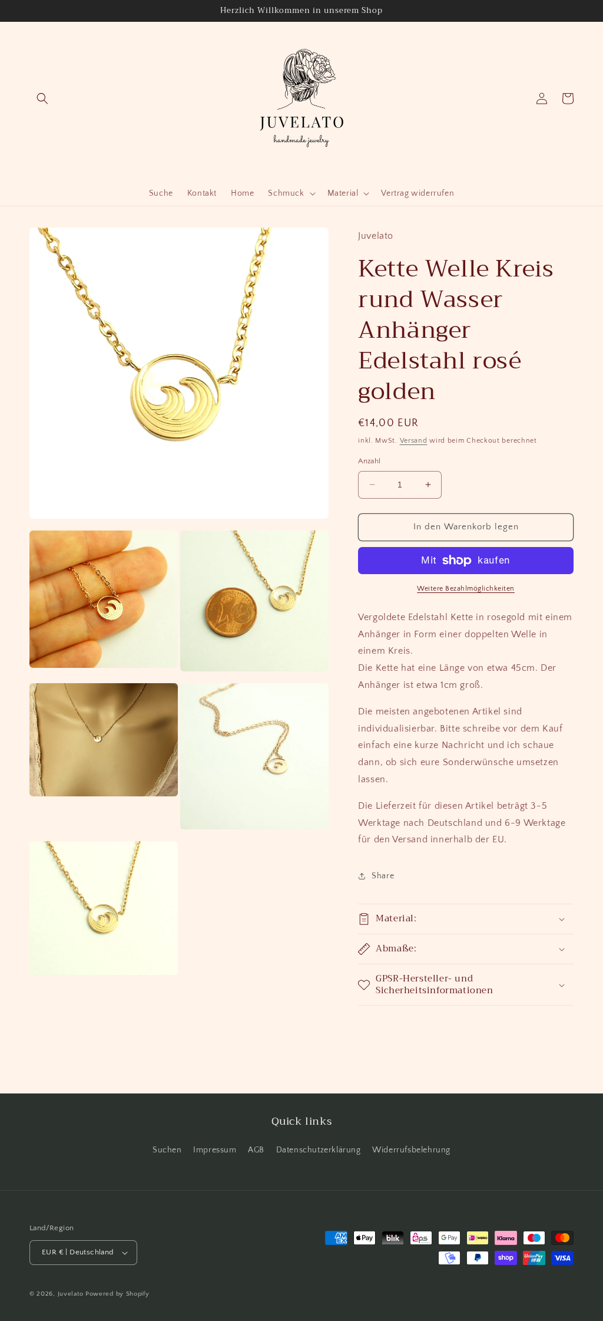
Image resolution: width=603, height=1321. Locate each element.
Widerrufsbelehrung (411, 1150)
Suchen (167, 1150)
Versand (414, 440)
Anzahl (369, 461)
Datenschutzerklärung (318, 1150)
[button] (42, 98)
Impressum (214, 1150)
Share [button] (383, 876)
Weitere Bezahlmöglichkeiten (466, 588)
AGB (256, 1150)
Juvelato (71, 1293)
